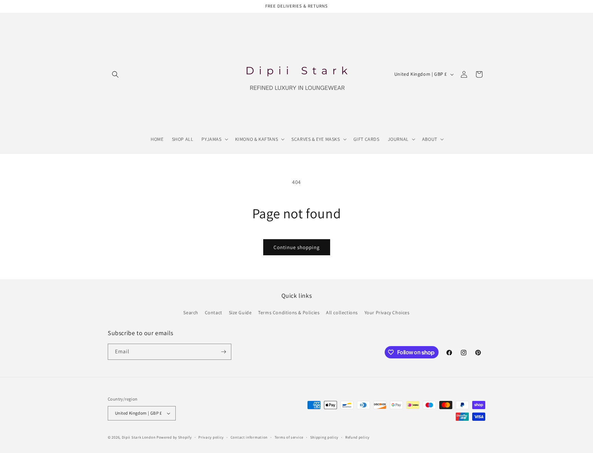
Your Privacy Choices (387, 312)
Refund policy (357, 437)
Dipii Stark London (139, 437)
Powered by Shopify (174, 437)
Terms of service (289, 437)
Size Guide (240, 312)
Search (190, 312)
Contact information (249, 437)
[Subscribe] (223, 352)
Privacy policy (211, 437)
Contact (213, 312)
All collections (342, 312)
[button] (115, 74)
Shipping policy (324, 437)
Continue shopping (297, 247)
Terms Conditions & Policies (288, 312)
